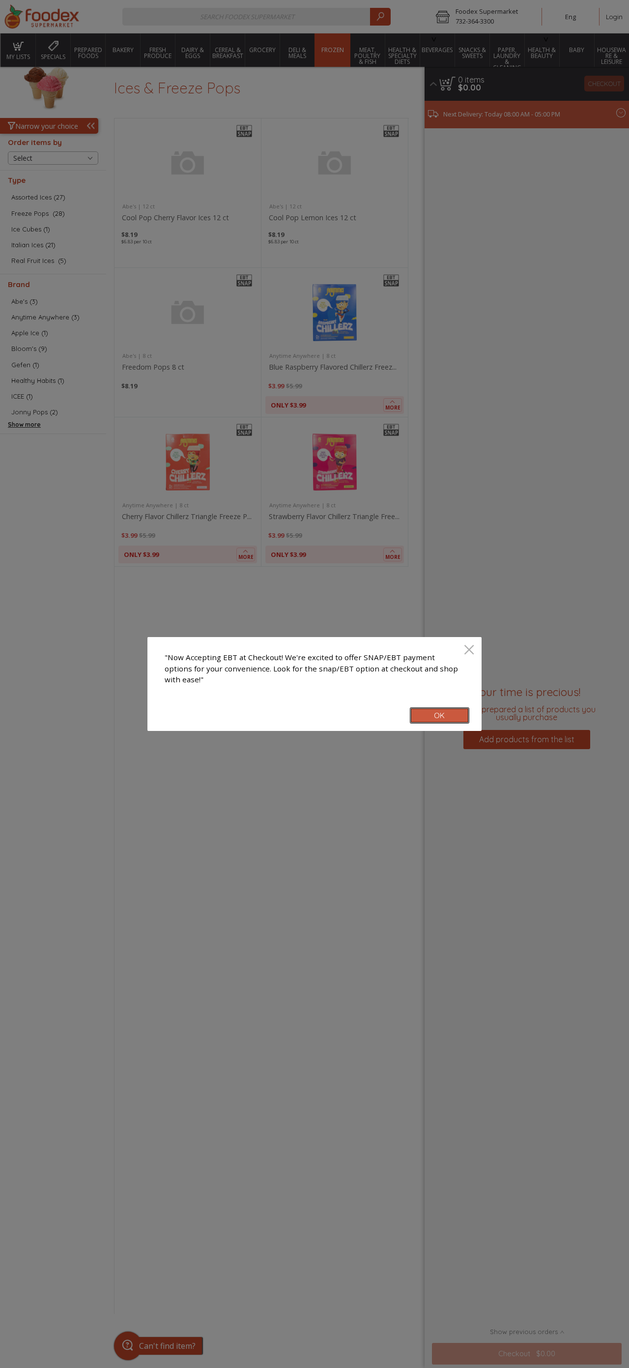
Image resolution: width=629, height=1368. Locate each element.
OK (439, 715)
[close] (469, 650)
